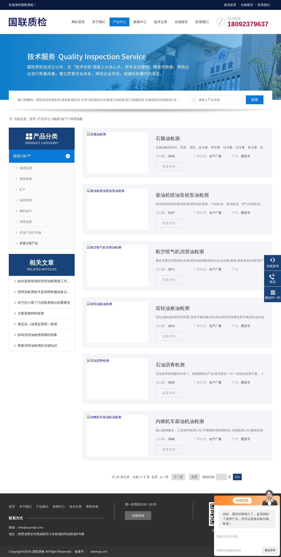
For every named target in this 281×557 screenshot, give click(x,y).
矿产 (23, 189)
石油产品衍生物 (30, 232)
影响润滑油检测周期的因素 (37, 335)
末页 (194, 477)
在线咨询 (138, 515)
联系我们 (264, 5)
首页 (32, 119)
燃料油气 (26, 211)
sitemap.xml (98, 551)
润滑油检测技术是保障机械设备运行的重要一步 (44, 292)
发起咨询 (270, 550)
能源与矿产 (60, 119)
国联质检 (27, 5)
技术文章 (160, 22)
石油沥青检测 (170, 365)
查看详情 (168, 166)
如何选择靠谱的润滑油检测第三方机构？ (44, 281)
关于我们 (98, 22)
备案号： (81, 551)
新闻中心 (140, 22)
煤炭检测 (26, 178)
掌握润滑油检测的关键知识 (37, 345)
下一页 (178, 477)
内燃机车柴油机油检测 (180, 421)
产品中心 (119, 22)
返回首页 (230, 5)
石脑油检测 (168, 138)
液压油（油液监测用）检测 (37, 324)
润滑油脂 (76, 119)
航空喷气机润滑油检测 (180, 251)
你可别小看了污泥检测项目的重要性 (44, 302)
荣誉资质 (92, 506)
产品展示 (42, 506)
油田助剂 (26, 200)
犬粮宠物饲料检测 (31, 313)
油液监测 (26, 168)
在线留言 (247, 5)
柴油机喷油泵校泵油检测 (182, 195)
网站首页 (78, 22)
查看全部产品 (29, 243)
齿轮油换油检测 (172, 308)
